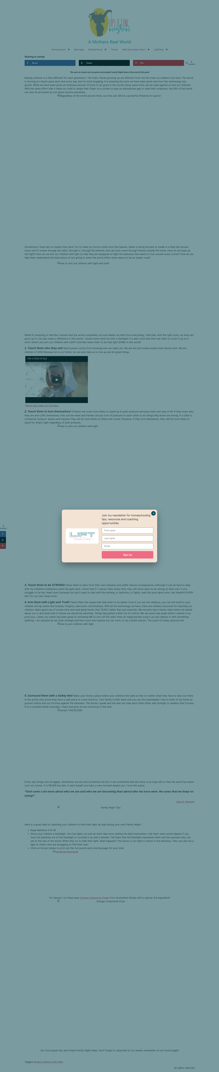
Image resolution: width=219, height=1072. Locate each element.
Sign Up (127, 554)
